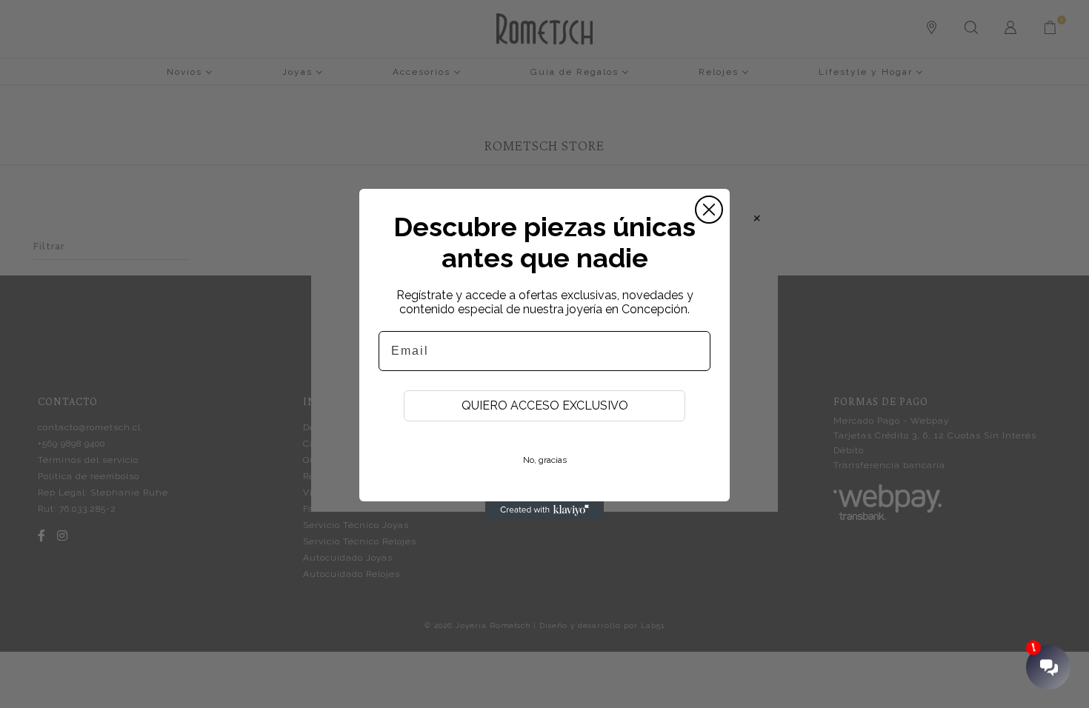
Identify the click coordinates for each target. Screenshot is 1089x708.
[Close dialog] (709, 209)
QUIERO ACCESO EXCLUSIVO (545, 405)
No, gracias (545, 460)
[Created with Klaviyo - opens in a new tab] (544, 510)
